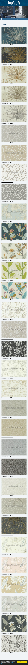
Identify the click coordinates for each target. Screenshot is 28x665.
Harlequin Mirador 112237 (7, 260)
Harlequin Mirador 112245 (7, 417)
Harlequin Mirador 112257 (7, 652)
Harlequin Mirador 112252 (7, 554)
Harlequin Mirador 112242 (7, 358)
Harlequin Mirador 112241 (7, 339)
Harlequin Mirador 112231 (7, 142)
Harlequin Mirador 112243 (7, 378)
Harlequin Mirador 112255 (7, 613)
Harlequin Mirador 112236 (7, 241)
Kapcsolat (10, 19)
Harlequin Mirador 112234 (7, 201)
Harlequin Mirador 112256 (7, 633)
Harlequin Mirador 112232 (7, 162)
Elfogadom (22, 661)
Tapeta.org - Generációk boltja (14, 3)
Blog (20, 19)
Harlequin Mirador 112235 (7, 221)
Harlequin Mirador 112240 (7, 319)
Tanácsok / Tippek (15, 19)
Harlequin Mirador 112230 (7, 123)
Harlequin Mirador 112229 (7, 103)
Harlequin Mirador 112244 (7, 397)
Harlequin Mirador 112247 (7, 456)
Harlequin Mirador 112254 (7, 594)
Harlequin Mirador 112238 (7, 280)
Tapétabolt (5, 19)
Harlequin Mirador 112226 (7, 44)
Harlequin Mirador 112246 (7, 437)
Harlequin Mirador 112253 (7, 574)
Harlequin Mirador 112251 (7, 535)
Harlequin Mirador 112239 (7, 299)
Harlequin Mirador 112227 (7, 64)
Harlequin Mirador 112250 (7, 515)
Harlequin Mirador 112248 (7, 476)
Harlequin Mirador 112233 (7, 182)
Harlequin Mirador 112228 (7, 84)
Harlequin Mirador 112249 (7, 495)
